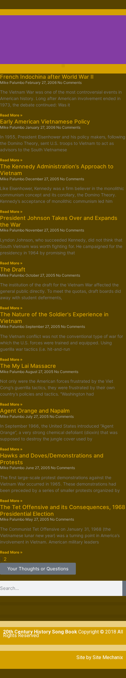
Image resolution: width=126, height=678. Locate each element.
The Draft (12, 269)
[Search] (124, 588)
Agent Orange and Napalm (35, 410)
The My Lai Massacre (28, 366)
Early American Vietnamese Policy (45, 121)
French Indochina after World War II (47, 77)
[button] (63, 65)
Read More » (11, 115)
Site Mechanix (108, 657)
